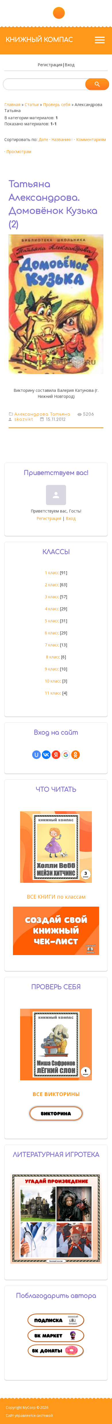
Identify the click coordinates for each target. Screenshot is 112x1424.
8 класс (53, 657)
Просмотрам (18, 151)
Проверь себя (56, 104)
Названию (61, 139)
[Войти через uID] (36, 754)
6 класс (52, 632)
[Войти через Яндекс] (56, 754)
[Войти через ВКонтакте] (46, 754)
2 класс (52, 584)
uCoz (58, 1415)
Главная (12, 104)
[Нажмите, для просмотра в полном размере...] (56, 378)
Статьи (32, 104)
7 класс (52, 645)
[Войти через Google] (65, 754)
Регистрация (50, 64)
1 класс (52, 572)
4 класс (52, 608)
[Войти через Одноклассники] (75, 754)
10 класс (53, 681)
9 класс (52, 669)
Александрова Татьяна (42, 414)
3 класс (52, 596)
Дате (43, 139)
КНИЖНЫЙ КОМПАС (39, 39)
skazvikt (23, 419)
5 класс (52, 620)
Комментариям (91, 139)
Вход (69, 64)
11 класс (53, 693)
